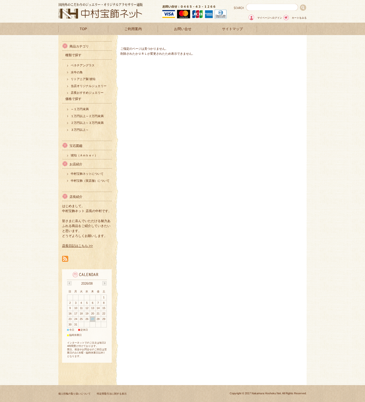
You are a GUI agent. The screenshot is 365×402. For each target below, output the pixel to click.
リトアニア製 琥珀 (83, 79)
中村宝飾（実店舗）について (90, 180)
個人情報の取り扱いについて (74, 393)
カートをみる (299, 17)
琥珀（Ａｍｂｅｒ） (84, 155)
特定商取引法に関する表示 (112, 393)
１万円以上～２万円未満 (87, 116)
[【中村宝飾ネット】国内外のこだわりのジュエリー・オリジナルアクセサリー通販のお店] (100, 17)
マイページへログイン (269, 17)
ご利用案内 (133, 29)
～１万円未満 (80, 109)
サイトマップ (232, 29)
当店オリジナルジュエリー (89, 86)
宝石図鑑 (76, 146)
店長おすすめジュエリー (87, 92)
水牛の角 (77, 72)
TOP (83, 29)
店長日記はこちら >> (77, 246)
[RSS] (65, 259)
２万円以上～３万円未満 (87, 123)
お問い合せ (182, 29)
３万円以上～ (80, 130)
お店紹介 (76, 164)
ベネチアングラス (83, 65)
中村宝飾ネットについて (87, 174)
